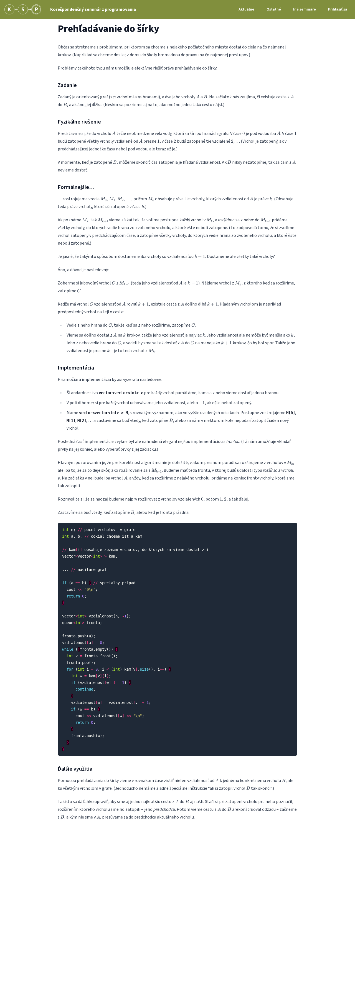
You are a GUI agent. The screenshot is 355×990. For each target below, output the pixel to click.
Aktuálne (246, 9)
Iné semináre (304, 9)
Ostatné (274, 9)
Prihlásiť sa (337, 9)
